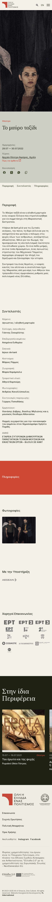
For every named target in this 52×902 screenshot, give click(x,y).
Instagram (23, 839)
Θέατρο (6, 121)
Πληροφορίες (41, 186)
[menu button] (48, 5)
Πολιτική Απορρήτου (13, 825)
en (42, 5)
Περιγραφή (8, 186)
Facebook (35, 839)
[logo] (10, 5)
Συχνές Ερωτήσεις (12, 819)
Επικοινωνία (8, 813)
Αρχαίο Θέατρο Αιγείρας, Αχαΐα (19, 157)
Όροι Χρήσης (9, 832)
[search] (37, 5)
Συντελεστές (24, 186)
